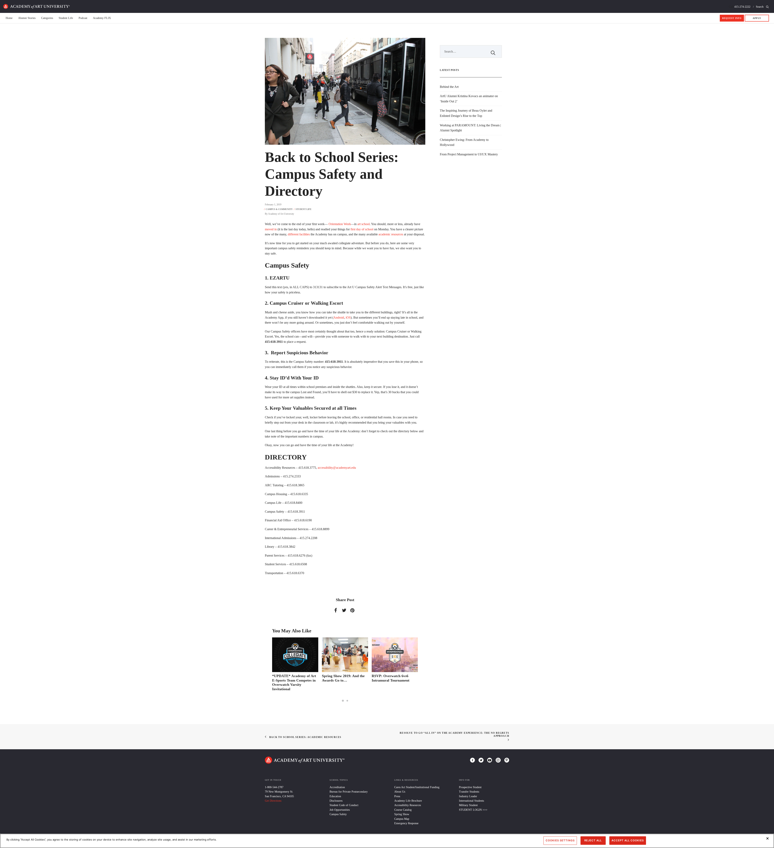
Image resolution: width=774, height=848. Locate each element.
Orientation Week (340, 224)
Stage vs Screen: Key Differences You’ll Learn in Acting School (393, 680)
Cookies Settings (560, 840)
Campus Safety (338, 814)
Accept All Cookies (628, 840)
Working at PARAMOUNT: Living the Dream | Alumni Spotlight (470, 128)
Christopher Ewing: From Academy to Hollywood (464, 142)
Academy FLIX (102, 18)
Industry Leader (468, 796)
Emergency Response (406, 823)
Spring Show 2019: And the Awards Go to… (293, 678)
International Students (471, 800)
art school (363, 224)
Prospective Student (470, 787)
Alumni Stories (26, 18)
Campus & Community (279, 209)
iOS (348, 317)
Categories (47, 18)
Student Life (66, 18)
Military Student (468, 805)
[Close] (767, 838)
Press (397, 796)
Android (338, 317)
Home (36, 6)
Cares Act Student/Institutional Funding (416, 787)
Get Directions (273, 800)
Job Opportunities (340, 809)
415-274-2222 (742, 6)
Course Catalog (403, 809)
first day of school (362, 229)
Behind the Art (449, 86)
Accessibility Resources (407, 805)
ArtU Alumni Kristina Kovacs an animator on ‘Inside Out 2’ (469, 98)
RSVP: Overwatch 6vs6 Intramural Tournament (341, 678)
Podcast (83, 18)
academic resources (391, 234)
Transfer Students (469, 791)
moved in (271, 229)
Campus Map (401, 818)
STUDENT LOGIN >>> (473, 809)
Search (760, 6)
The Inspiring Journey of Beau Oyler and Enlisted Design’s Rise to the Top (466, 113)
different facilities (299, 234)
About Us (399, 791)
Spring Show (401, 814)
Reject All (593, 840)
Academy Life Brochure (408, 800)
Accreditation (337, 787)
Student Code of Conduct (344, 805)
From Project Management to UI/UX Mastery (469, 154)
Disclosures (336, 800)
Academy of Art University (281, 213)
